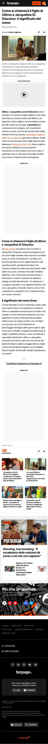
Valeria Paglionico (14, 32)
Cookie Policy (7, 629)
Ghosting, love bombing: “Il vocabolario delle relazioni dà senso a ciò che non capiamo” (22, 552)
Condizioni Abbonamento (24, 629)
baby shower (10, 249)
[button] (44, 32)
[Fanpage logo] (13, 3)
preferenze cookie (8, 633)
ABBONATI (36, 3)
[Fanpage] (24, 672)
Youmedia (5, 626)
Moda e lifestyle (7, 445)
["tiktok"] (4, 603)
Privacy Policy (29, 626)
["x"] (20, 603)
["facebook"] (26, 603)
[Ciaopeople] (24, 737)
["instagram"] (10, 603)
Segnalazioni (16, 626)
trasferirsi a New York (21, 144)
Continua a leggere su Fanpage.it (24, 363)
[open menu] (2, 3)
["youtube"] (15, 603)
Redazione (39, 629)
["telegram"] (31, 603)
